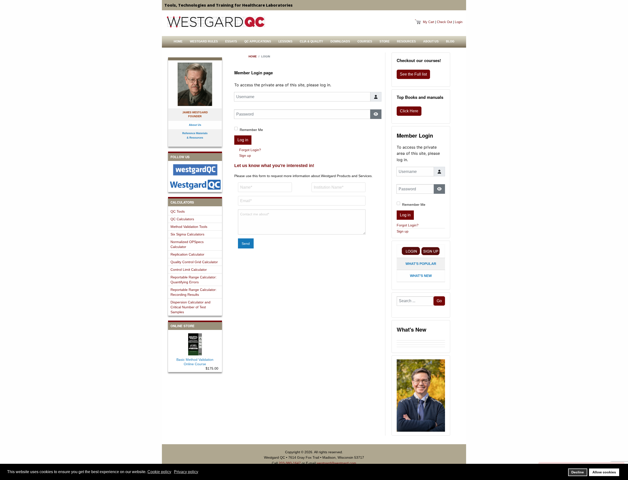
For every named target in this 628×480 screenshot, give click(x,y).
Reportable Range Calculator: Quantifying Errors (193, 279)
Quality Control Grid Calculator (194, 262)
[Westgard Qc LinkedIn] (195, 184)
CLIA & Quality (311, 41)
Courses (364, 41)
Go (439, 301)
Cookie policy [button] (159, 472)
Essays (231, 41)
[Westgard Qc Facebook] (195, 169)
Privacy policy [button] (186, 472)
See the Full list (413, 74)
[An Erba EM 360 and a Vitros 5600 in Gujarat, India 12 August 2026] (421, 343)
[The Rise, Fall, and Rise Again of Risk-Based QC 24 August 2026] (421, 341)
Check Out (444, 22)
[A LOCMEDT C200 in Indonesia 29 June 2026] (421, 348)
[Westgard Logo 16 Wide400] (216, 22)
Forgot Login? (250, 150)
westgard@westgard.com (336, 463)
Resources (406, 41)
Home (178, 41)
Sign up (245, 155)
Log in (242, 140)
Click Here (409, 111)
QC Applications (257, 41)
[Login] (411, 251)
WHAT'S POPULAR (421, 264)
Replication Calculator (187, 254)
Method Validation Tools (188, 227)
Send (246, 244)
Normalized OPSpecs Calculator (187, 244)
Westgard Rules (204, 41)
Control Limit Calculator (188, 270)
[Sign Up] (430, 251)
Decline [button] (577, 472)
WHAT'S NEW (421, 276)
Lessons (285, 41)
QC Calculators (182, 219)
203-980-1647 (290, 463)
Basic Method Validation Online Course (194, 362)
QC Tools (177, 211)
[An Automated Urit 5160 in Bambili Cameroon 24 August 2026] (421, 339)
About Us (431, 41)
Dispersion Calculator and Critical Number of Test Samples (190, 307)
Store (384, 41)
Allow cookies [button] (604, 472)
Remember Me (251, 130)
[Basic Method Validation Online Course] (195, 343)
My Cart (428, 22)
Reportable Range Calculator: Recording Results (193, 292)
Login (458, 22)
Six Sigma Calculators (187, 234)
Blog (450, 41)
